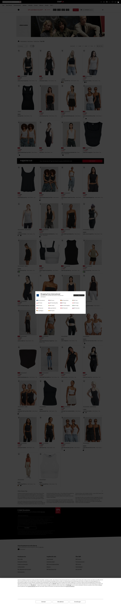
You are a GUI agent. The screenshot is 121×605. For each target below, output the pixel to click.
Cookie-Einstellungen (31, 586)
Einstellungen (77, 601)
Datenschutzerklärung (70, 586)
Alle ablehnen (60, 601)
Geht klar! (43, 601)
